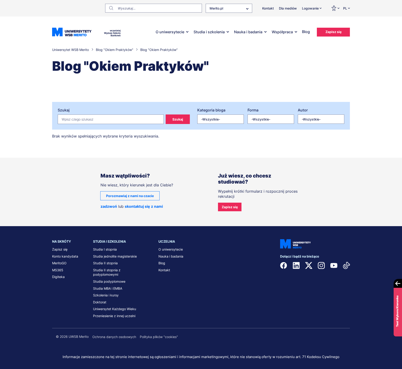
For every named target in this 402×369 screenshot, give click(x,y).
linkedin (296, 265)
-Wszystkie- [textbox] (210, 119)
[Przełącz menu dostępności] (335, 8)
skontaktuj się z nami (144, 206)
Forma (253, 110)
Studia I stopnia (105, 249)
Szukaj (64, 110)
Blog (306, 31)
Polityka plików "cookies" (159, 337)
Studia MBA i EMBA (107, 288)
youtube (333, 265)
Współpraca (282, 32)
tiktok (346, 265)
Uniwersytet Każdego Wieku (114, 309)
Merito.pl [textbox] (216, 8)
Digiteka (58, 277)
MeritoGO (59, 263)
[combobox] (229, 8)
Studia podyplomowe (109, 281)
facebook (283, 265)
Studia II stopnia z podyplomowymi (107, 272)
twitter (308, 265)
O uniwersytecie (170, 32)
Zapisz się (333, 32)
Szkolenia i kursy (106, 295)
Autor (303, 110)
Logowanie (310, 8)
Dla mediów (288, 8)
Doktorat (99, 302)
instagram (321, 265)
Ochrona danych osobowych (114, 337)
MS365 (57, 270)
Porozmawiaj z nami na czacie (130, 196)
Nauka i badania (248, 32)
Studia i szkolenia (209, 32)
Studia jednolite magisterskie (115, 256)
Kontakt (268, 8)
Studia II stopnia (105, 263)
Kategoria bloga (211, 110)
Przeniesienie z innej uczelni (114, 316)
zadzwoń (108, 206)
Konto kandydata (65, 256)
